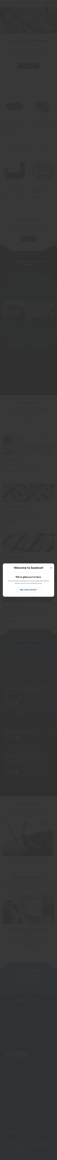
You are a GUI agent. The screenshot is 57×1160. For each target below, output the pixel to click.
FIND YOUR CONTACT (28, 590)
